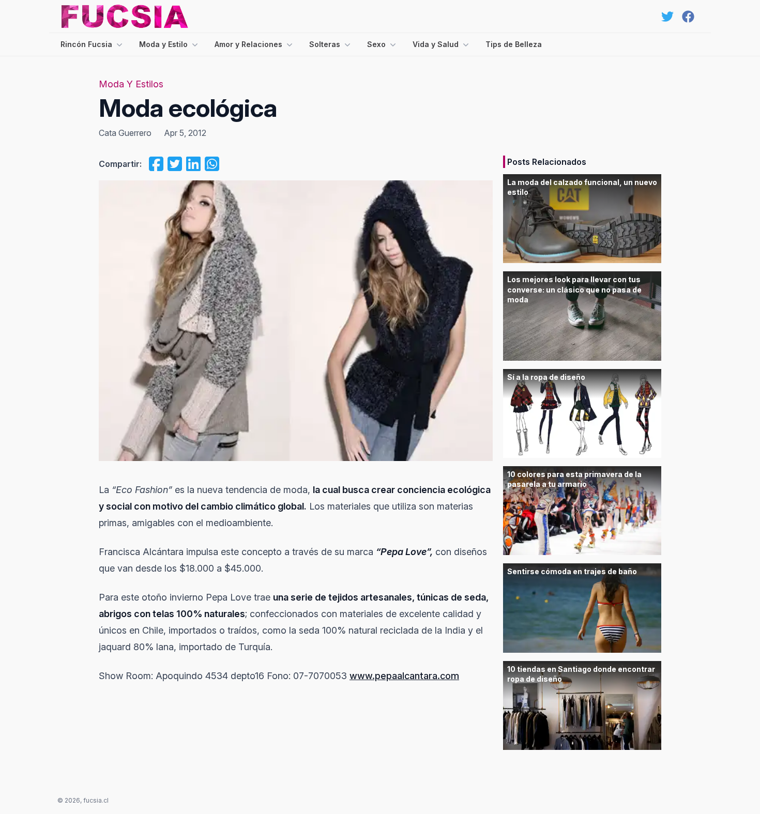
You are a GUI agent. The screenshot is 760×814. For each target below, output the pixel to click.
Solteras (324, 44)
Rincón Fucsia (86, 44)
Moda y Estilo (163, 44)
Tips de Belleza (513, 44)
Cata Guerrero (125, 133)
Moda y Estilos (131, 84)
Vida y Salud (436, 44)
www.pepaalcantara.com (404, 675)
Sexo (376, 44)
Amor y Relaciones (248, 44)
